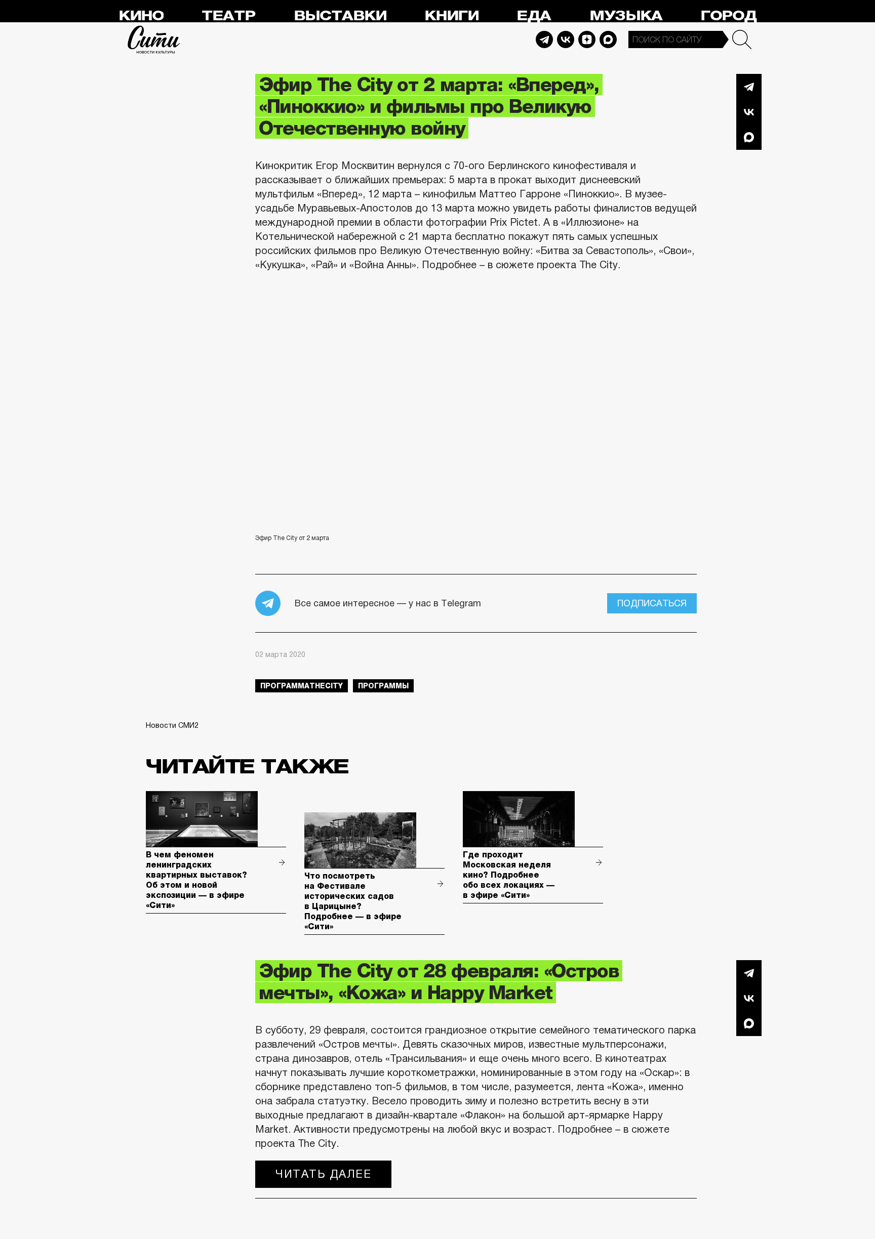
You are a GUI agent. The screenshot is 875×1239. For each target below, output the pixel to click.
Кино (141, 16)
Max (608, 39)
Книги (451, 16)
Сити (154, 39)
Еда (533, 16)
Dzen (586, 39)
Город (728, 16)
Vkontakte (565, 39)
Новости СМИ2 (172, 725)
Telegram (544, 39)
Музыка (625, 16)
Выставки (340, 16)
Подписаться (652, 603)
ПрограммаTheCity (301, 686)
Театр (228, 16)
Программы (383, 686)
